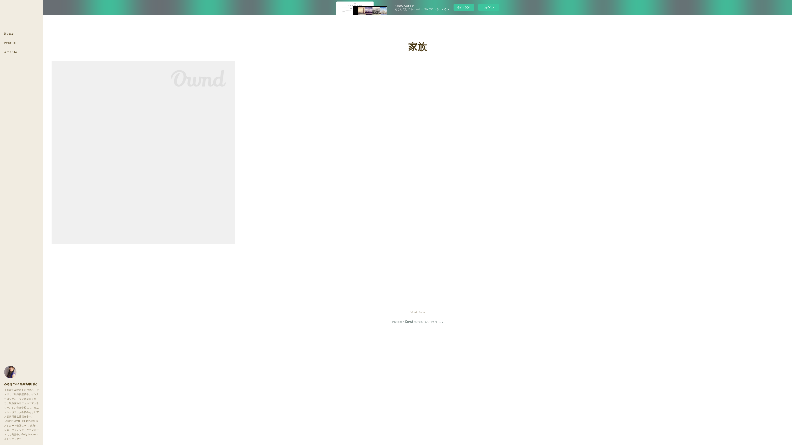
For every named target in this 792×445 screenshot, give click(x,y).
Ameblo (10, 52)
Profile (10, 43)
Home (9, 33)
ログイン (488, 7)
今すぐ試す (463, 7)
